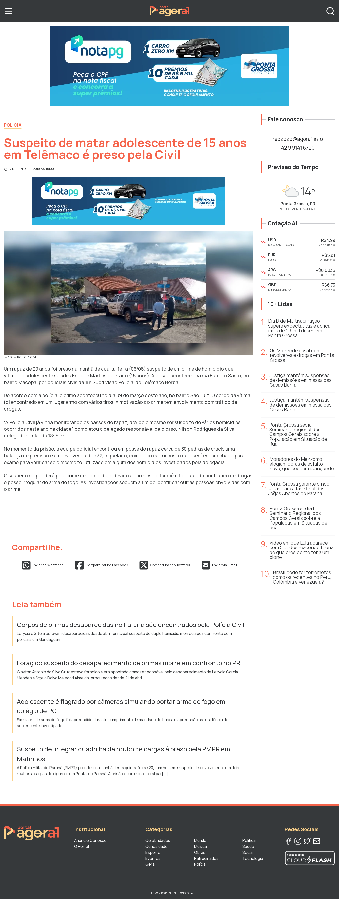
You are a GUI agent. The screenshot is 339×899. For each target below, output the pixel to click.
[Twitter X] (307, 841)
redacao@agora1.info (298, 138)
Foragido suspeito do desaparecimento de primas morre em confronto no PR (128, 663)
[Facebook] (288, 841)
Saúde (248, 846)
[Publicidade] (169, 66)
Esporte (152, 852)
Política (249, 840)
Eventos (153, 858)
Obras (199, 852)
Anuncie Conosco (90, 840)
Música (200, 846)
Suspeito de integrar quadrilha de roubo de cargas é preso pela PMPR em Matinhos (123, 754)
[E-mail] (316, 841)
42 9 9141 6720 (298, 147)
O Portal (81, 846)
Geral (150, 864)
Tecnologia (252, 858)
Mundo (200, 840)
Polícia (13, 125)
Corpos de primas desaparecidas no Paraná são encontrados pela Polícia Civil (130, 624)
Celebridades (157, 840)
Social (247, 852)
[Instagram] (298, 841)
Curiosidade (156, 846)
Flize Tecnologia (181, 893)
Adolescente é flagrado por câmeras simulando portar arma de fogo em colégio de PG (121, 706)
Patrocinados (206, 858)
